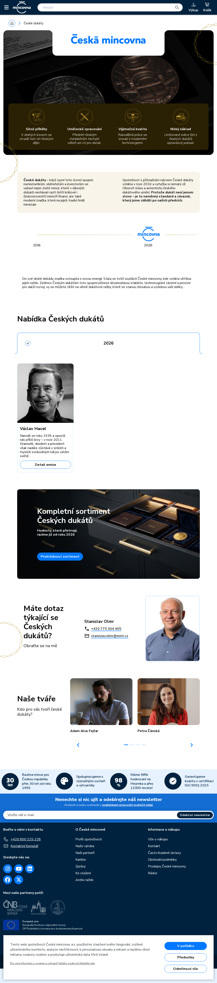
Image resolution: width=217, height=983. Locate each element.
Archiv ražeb (84, 880)
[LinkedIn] (29, 868)
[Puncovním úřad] (39, 907)
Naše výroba (84, 846)
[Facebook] (7, 879)
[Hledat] (177, 7)
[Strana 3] (138, 744)
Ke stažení (83, 873)
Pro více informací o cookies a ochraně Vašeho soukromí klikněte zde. (52, 963)
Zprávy (80, 866)
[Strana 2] (132, 744)
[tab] (108, 342)
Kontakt (154, 846)
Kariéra (80, 859)
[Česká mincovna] (22, 7)
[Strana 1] (126, 744)
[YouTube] (18, 868)
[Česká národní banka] (15, 907)
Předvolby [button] (185, 957)
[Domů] (11, 23)
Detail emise (45, 464)
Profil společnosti (88, 839)
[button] (101, 705)
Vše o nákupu (158, 839)
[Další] (192, 745)
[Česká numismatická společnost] (58, 907)
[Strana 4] (144, 744)
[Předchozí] (78, 745)
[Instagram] (7, 868)
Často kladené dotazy (164, 853)
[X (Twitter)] (18, 879)
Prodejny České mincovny (167, 866)
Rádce (152, 873)
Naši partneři (85, 853)
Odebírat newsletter (195, 815)
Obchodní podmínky (162, 859)
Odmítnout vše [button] (185, 968)
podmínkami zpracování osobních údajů (127, 805)
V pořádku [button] (185, 946)
